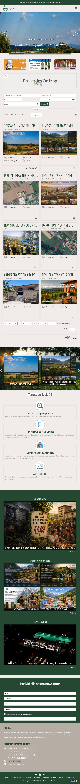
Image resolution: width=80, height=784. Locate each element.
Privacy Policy (70, 778)
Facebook (35, 774)
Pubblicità (36, 778)
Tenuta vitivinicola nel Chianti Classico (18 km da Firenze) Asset (63, 53)
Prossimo (52, 324)
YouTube (40, 774)
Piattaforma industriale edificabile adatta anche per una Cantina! (48, 53)
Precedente (8, 324)
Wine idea (56, 2)
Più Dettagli (21, 143)
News (20, 778)
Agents (13, 778)
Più (21, 367)
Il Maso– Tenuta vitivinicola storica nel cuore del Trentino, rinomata (32, 53)
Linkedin (44, 774)
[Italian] (76, 781)
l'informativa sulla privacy (24, 714)
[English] (73, 781)
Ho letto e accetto (19, 714)
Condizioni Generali (49, 778)
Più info (40, 49)
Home (7, 778)
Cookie (60, 778)
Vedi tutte (73, 552)
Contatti (28, 778)
